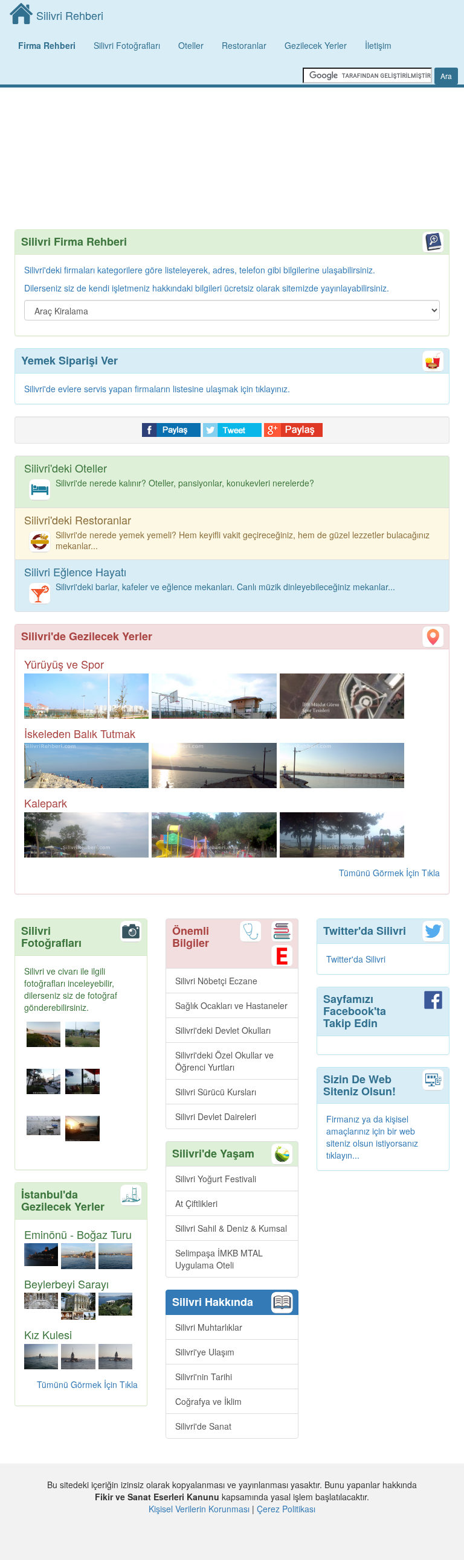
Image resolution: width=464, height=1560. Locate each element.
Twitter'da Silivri (355, 959)
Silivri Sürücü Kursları (215, 1092)
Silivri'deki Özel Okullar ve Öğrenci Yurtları (224, 1061)
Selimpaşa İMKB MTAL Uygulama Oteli (219, 1259)
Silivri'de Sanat (203, 1426)
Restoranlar (244, 45)
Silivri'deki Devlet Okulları (223, 1030)
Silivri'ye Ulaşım (204, 1352)
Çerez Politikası (286, 1509)
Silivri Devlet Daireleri (215, 1116)
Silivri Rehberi (69, 15)
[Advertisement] (232, 132)
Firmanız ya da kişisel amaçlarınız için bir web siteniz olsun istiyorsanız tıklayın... (372, 1137)
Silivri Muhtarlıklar (208, 1327)
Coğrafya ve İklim (208, 1401)
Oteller (191, 45)
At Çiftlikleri (196, 1203)
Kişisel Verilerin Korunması (199, 1509)
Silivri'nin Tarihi (203, 1377)
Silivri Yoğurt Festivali (215, 1179)
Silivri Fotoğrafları (127, 45)
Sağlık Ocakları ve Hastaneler (231, 1005)
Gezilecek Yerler (316, 45)
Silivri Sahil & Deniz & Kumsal (231, 1228)
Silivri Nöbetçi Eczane (216, 981)
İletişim (378, 45)
